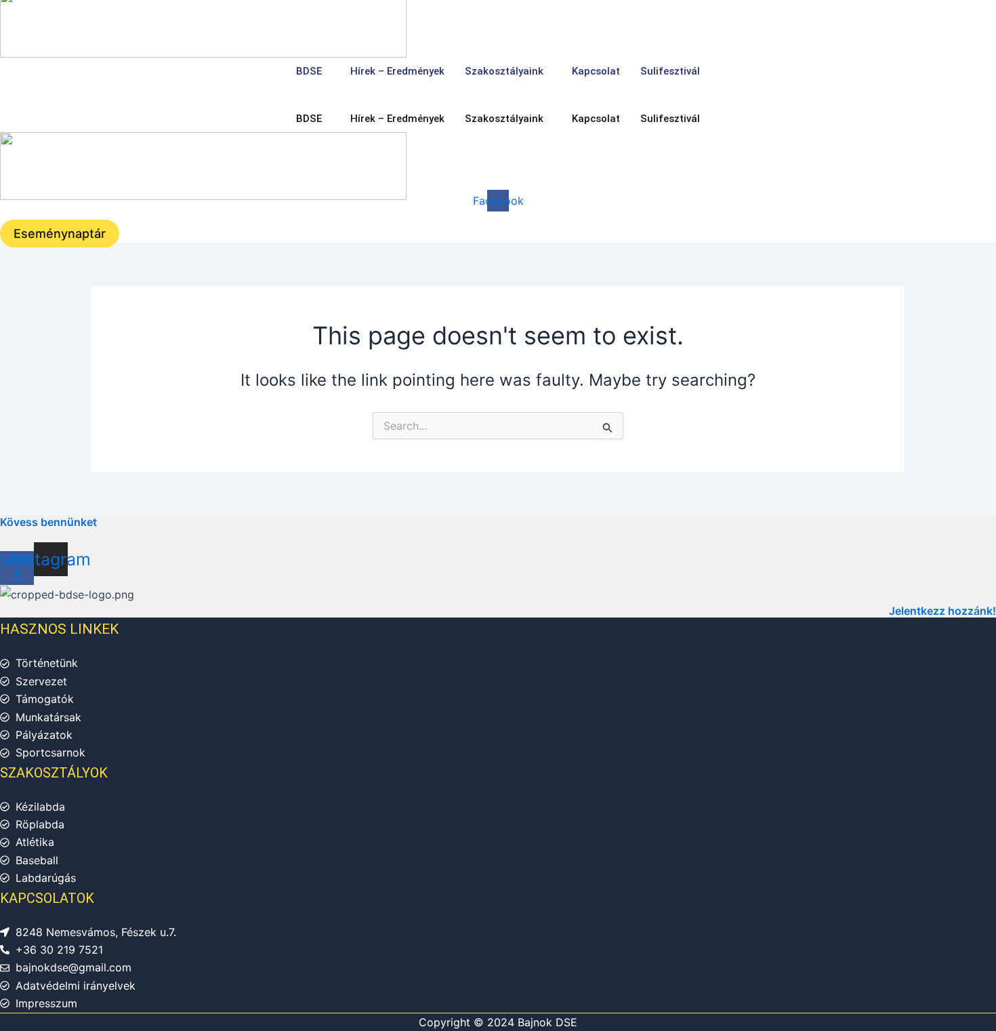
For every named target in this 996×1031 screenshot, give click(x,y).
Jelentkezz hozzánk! (942, 611)
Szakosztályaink (504, 71)
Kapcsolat (596, 71)
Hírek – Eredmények (397, 71)
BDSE (309, 71)
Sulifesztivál (670, 71)
